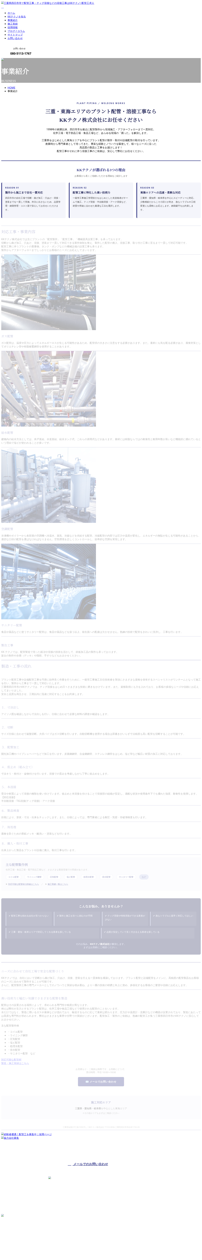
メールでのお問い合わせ (90, 1164)
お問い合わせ (15, 38)
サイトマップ (15, 34)
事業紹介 (13, 20)
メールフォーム (12, 60)
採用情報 (13, 27)
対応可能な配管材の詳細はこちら (23, 884)
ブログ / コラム (16, 31)
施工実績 (13, 23)
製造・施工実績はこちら (15, 1063)
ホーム (11, 13)
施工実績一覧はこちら (58, 884)
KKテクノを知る (17, 16)
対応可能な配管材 (11, 1059)
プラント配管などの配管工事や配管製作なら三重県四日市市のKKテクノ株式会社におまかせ (53, 1249)
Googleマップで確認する (16, 1231)
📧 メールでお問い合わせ (101, 1081)
